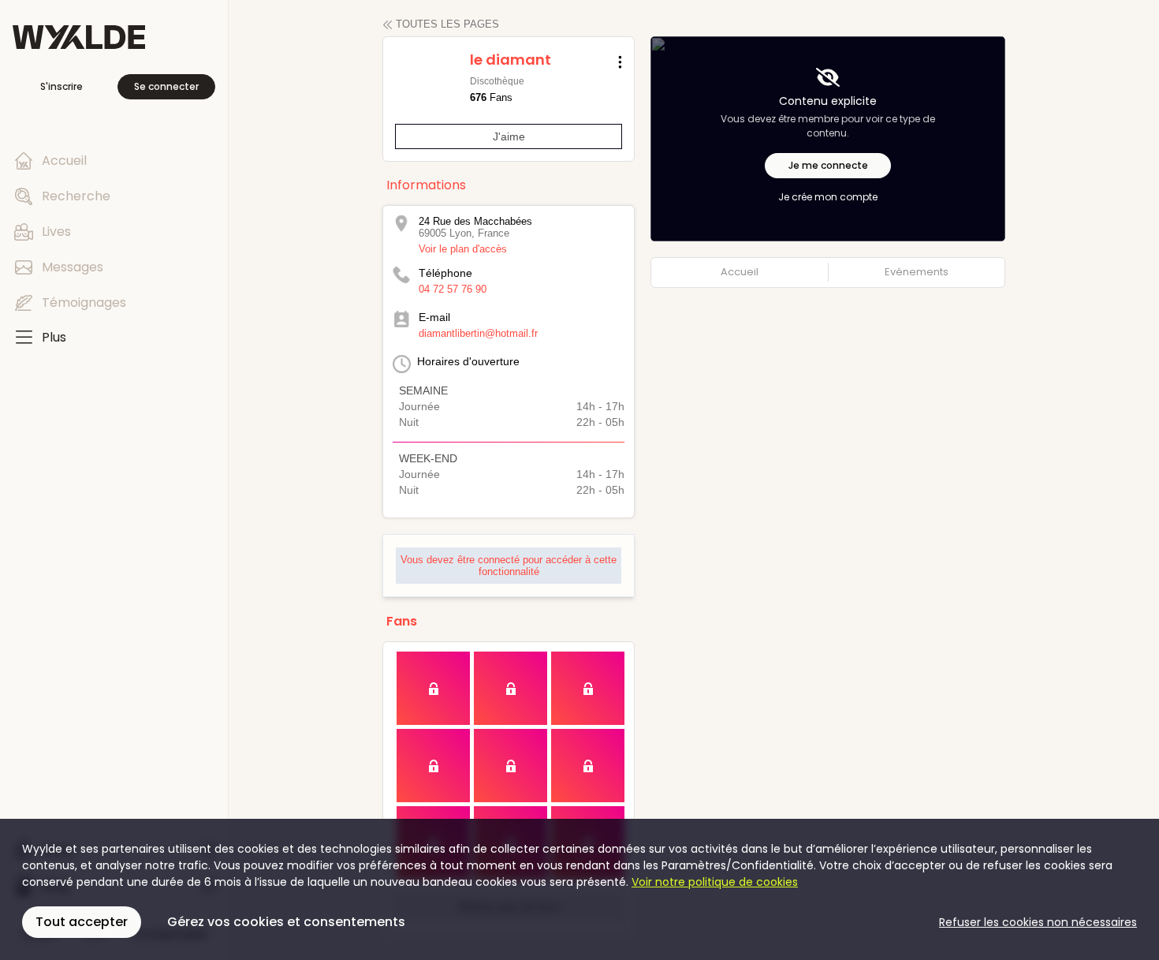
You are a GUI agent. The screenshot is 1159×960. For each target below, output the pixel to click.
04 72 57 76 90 (452, 289)
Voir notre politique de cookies (715, 882)
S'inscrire (61, 86)
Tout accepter (81, 922)
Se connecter (166, 86)
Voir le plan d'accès (463, 249)
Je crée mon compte (828, 197)
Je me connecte (828, 165)
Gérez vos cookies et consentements (286, 922)
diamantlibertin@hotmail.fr (478, 333)
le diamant (510, 59)
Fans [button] (401, 621)
